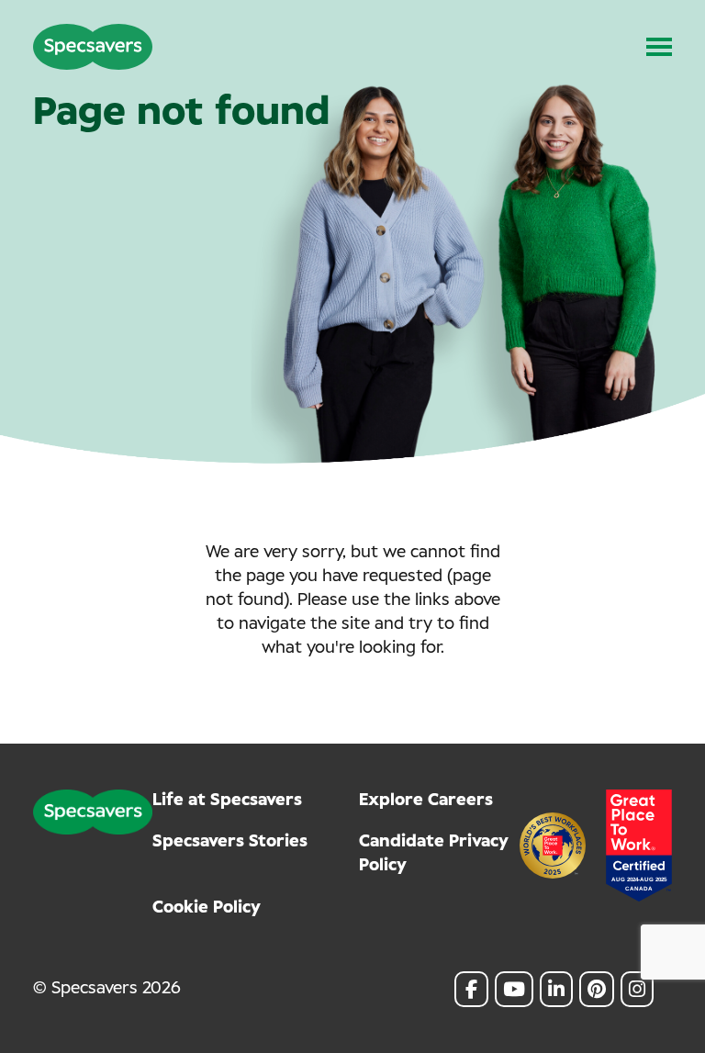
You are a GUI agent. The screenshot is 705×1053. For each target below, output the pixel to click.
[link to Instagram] (637, 989)
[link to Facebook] (471, 989)
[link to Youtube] (514, 989)
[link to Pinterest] (596, 989)
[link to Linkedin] (556, 989)
